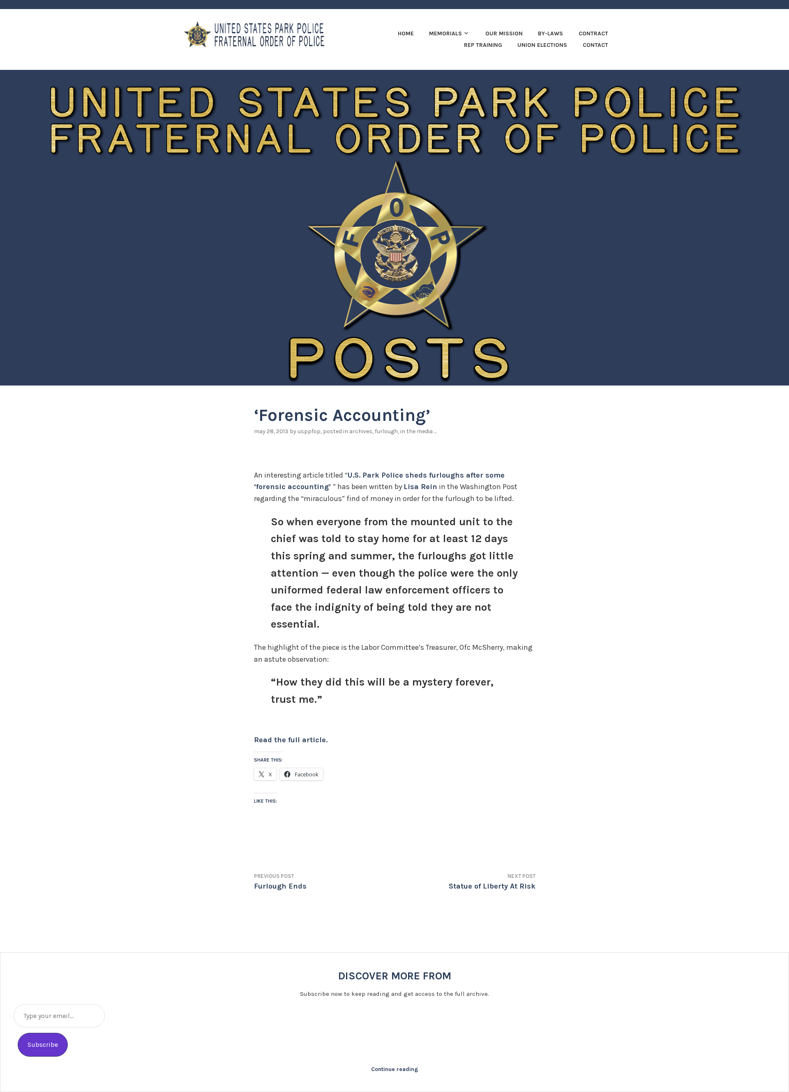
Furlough (386, 431)
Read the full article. (291, 739)
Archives (360, 431)
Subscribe (43, 1044)
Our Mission (504, 33)
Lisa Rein (420, 486)
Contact (595, 45)
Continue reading (394, 1069)
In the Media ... (418, 431)
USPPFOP (309, 431)
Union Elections (542, 45)
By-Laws (550, 33)
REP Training (483, 45)
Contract (593, 33)
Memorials (445, 33)
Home (406, 33)
